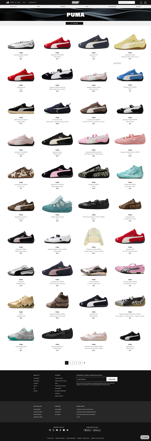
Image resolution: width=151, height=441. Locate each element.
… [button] (77, 363)
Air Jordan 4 (57, 414)
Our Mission (36, 378)
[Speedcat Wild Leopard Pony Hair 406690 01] (130, 204)
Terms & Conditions (60, 438)
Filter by (75, 23)
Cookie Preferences (70, 438)
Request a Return (59, 396)
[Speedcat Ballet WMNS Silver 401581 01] (21, 42)
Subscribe (112, 379)
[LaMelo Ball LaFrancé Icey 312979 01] (57, 204)
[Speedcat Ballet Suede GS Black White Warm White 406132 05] (57, 74)
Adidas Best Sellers (38, 417)
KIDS (87, 6)
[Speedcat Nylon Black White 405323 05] (57, 139)
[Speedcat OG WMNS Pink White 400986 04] (21, 139)
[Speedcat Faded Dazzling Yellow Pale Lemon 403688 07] (130, 42)
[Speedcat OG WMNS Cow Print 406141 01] (21, 171)
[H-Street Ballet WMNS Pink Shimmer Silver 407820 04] (130, 269)
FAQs (56, 383)
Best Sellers (38, 406)
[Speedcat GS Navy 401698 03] (93, 42)
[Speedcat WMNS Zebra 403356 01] (93, 171)
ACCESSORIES (112, 6)
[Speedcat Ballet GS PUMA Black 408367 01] (57, 333)
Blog (18, 2)
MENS (38, 6)
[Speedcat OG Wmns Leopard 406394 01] (21, 204)
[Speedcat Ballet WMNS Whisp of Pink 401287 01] (93, 74)
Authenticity (32, 2)
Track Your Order (59, 378)
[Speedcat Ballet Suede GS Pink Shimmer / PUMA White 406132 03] (93, 139)
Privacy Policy (50, 438)
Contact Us (57, 393)
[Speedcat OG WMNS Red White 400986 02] (57, 42)
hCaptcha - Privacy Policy (83, 438)
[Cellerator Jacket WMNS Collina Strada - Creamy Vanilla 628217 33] (93, 236)
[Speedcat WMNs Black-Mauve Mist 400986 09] (21, 236)
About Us (36, 375)
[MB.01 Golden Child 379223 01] (21, 301)
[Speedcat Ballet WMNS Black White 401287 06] (130, 107)
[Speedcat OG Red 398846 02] (21, 74)
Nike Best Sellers (37, 414)
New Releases (58, 409)
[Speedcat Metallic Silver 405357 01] (21, 269)
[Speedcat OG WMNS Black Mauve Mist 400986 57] (57, 171)
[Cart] (145, 2)
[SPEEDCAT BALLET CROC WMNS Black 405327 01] (93, 204)
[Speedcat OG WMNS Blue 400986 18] (130, 74)
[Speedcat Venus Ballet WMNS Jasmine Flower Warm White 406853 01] (93, 333)
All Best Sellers (37, 409)
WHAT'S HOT (13, 6)
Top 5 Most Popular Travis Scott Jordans (86, 414)
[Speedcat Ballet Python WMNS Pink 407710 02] (130, 139)
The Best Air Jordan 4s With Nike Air (85, 409)
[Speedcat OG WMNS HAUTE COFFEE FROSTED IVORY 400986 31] (93, 107)
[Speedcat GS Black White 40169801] (93, 301)
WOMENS (63, 6)
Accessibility (58, 388)
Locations (36, 383)
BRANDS (138, 6)
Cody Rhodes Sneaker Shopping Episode (86, 412)
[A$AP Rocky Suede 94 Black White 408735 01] (21, 107)
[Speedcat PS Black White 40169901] (130, 333)
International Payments (60, 386)
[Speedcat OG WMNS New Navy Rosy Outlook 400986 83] (57, 269)
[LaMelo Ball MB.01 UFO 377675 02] (21, 333)
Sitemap (35, 391)
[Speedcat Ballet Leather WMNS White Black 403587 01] (57, 236)
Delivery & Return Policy (60, 381)
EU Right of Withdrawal (60, 391)
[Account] (141, 2)
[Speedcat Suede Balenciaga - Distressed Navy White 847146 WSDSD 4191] (57, 107)
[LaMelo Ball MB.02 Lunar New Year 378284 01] (130, 171)
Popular (57, 406)
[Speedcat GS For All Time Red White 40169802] (130, 236)
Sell (24, 2)
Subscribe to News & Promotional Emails (89, 375)
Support (57, 375)
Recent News (80, 406)
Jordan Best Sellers (38, 412)
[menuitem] (19, 2)
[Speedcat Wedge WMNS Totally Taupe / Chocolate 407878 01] (57, 301)
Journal (35, 386)
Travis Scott (57, 412)
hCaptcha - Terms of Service (97, 438)
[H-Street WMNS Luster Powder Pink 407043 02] (93, 269)
